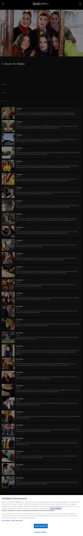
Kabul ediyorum (41, 526)
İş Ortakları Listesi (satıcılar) (12, 520)
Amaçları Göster (40, 532)
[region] (41, 515)
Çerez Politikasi (55, 508)
